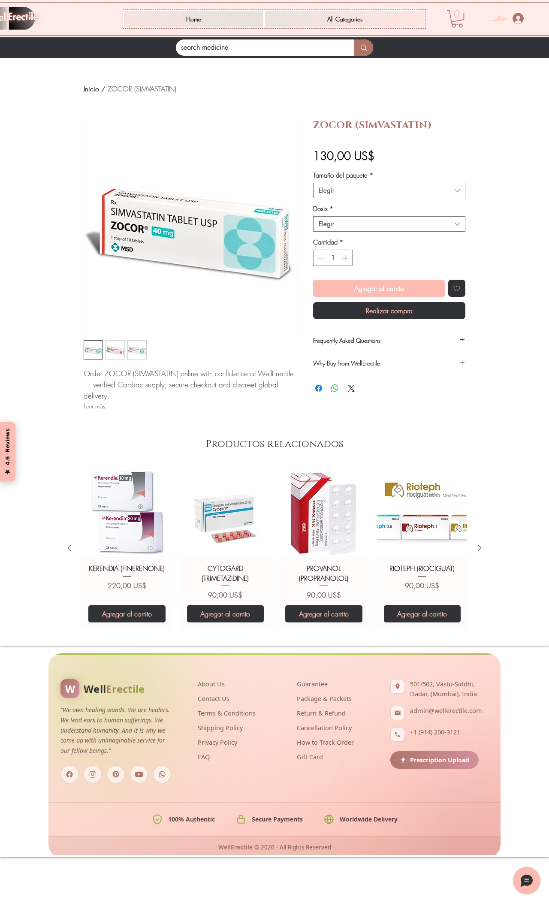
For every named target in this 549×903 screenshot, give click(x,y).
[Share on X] (351, 388)
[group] (274, 605)
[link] (457, 18)
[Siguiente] (479, 605)
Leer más (94, 406)
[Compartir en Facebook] (319, 388)
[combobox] (389, 190)
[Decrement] (320, 258)
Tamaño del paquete (343, 175)
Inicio (91, 89)
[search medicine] (363, 47)
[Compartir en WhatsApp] (335, 388)
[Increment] (346, 258)
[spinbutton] (333, 258)
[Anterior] (69, 605)
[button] (344, 19)
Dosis (323, 209)
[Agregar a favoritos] (456, 288)
